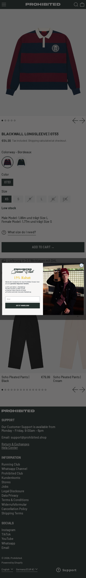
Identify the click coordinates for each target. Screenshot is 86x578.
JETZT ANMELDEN (22, 306)
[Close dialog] (81, 265)
